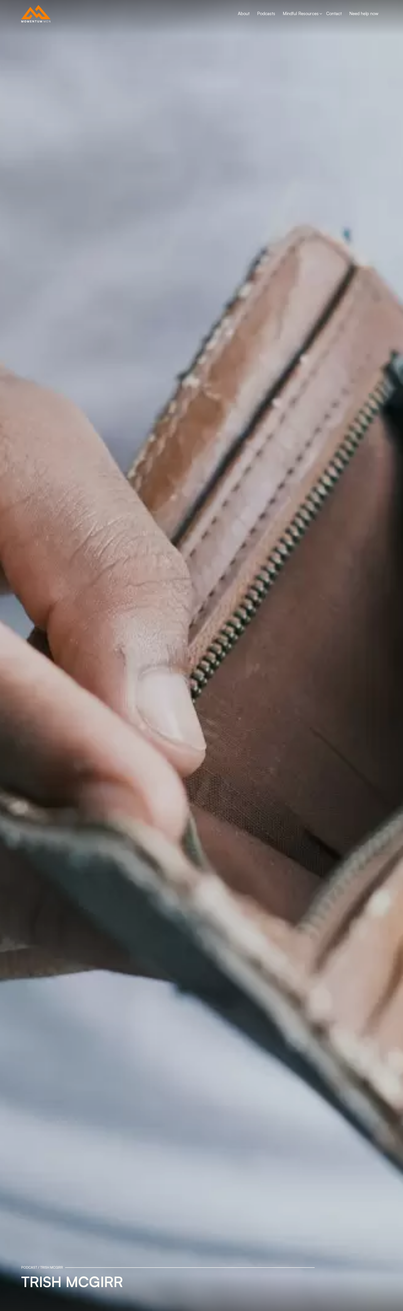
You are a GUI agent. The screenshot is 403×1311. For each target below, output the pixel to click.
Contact (334, 13)
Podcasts (266, 13)
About (244, 13)
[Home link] (36, 13)
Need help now (363, 13)
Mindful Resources (301, 13)
